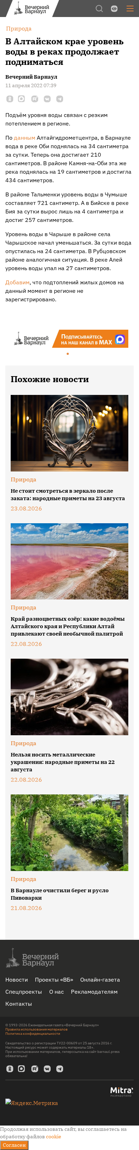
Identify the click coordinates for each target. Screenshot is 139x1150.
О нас (56, 991)
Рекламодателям (94, 991)
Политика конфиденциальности (32, 1033)
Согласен (14, 1145)
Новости (16, 979)
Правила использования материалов (36, 1029)
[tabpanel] (69, 339)
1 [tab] (68, 354)
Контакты (18, 1003)
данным (24, 137)
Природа (23, 479)
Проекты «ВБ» (54, 979)
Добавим (17, 282)
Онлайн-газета (100, 979)
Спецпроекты (23, 991)
